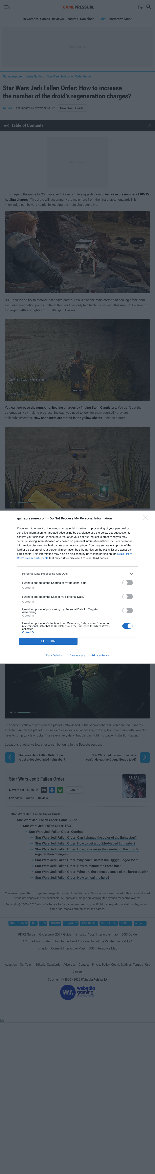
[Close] (147, 519)
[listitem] (77, 574)
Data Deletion (54, 655)
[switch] (127, 582)
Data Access (77, 655)
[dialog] (77, 587)
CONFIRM (48, 641)
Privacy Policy (100, 655)
